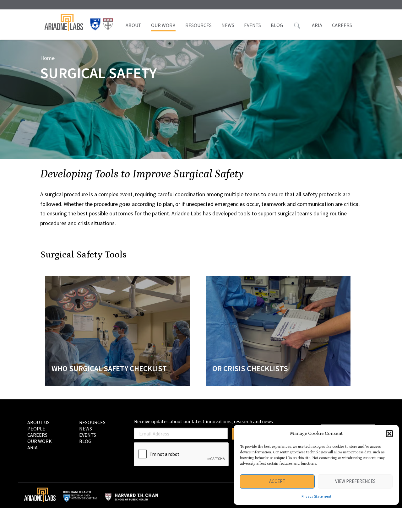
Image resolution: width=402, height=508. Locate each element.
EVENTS (252, 25)
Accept (277, 481)
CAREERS (342, 25)
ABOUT (133, 25)
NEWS (227, 25)
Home (47, 58)
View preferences (355, 481)
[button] (389, 433)
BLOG (277, 25)
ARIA (317, 25)
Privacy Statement (316, 496)
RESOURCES (198, 25)
